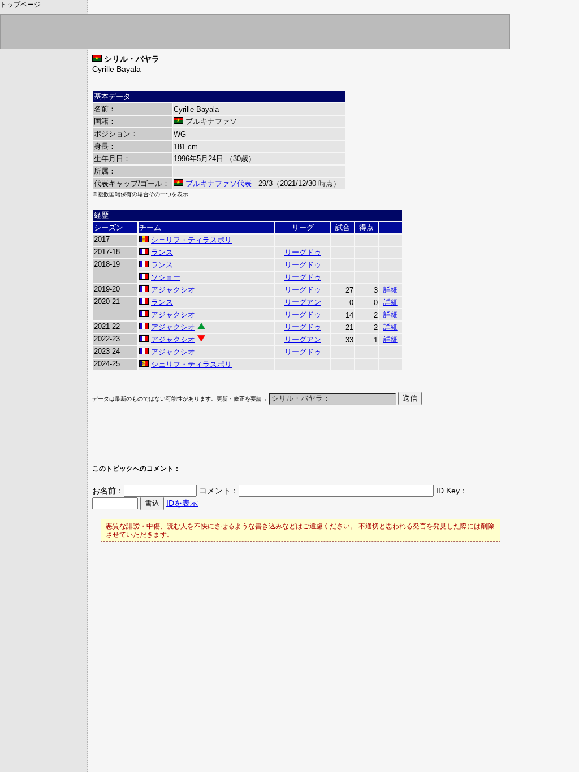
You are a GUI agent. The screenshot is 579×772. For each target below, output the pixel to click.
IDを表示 (182, 503)
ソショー (165, 277)
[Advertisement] (224, 437)
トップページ (20, 4)
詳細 (390, 289)
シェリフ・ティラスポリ (191, 240)
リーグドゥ (302, 252)
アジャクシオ (173, 289)
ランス (162, 252)
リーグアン (302, 302)
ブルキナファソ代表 (218, 183)
